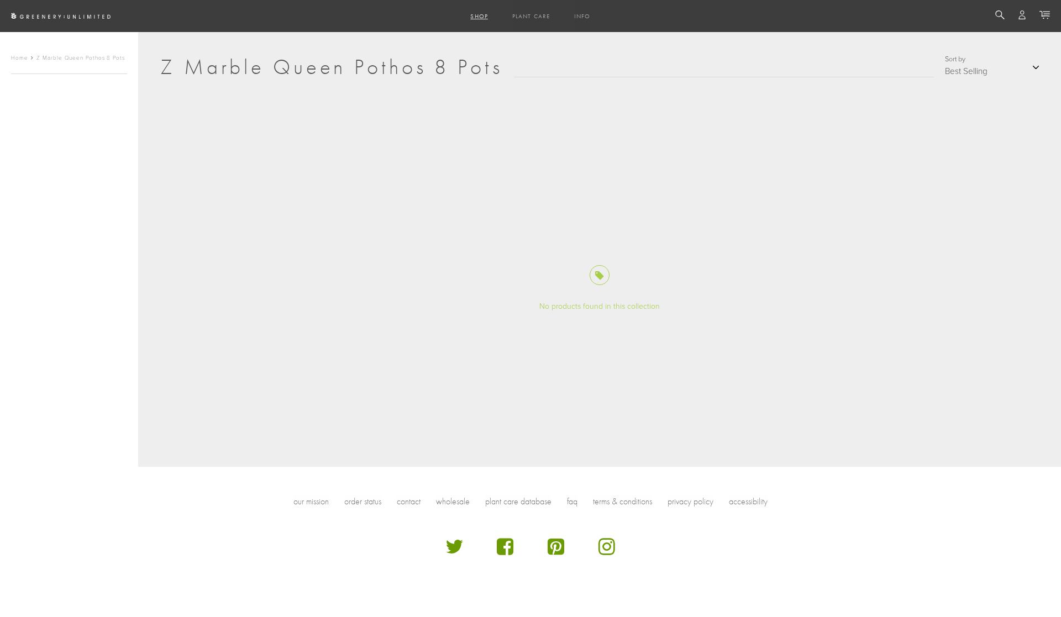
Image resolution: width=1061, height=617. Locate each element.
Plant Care (531, 16)
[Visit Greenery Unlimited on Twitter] (454, 551)
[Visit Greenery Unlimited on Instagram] (606, 551)
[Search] (1000, 16)
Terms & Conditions (622, 501)
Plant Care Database (518, 501)
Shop (478, 16)
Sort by (955, 59)
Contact (409, 501)
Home (19, 58)
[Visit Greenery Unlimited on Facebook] (505, 551)
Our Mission (311, 501)
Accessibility (748, 501)
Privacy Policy (690, 501)
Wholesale (453, 501)
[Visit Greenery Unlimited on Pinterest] (556, 551)
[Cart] (1044, 16)
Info (582, 16)
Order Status (362, 501)
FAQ (572, 501)
